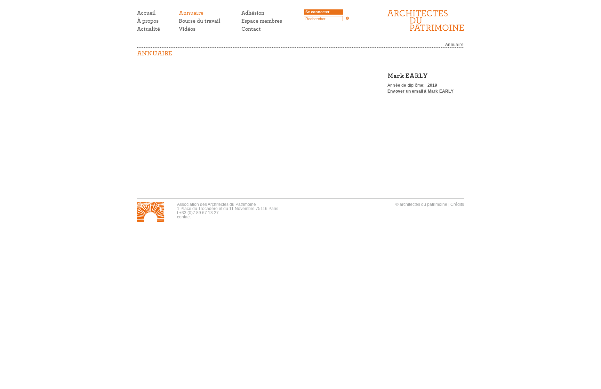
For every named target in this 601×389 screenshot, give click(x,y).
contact (184, 217)
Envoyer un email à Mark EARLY (420, 91)
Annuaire (454, 44)
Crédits (457, 204)
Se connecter (317, 12)
